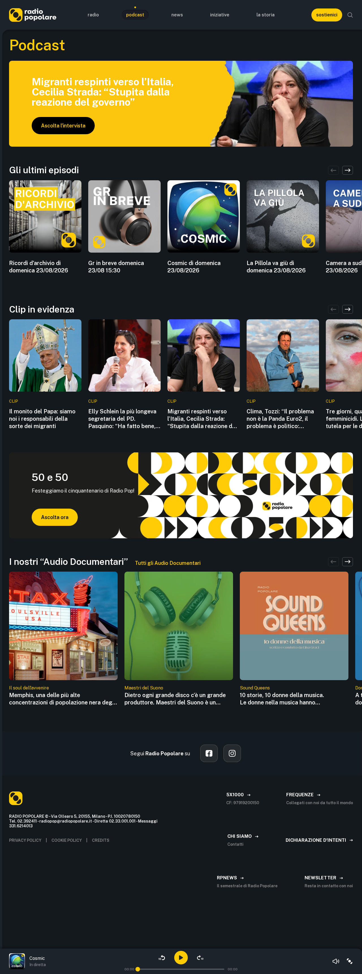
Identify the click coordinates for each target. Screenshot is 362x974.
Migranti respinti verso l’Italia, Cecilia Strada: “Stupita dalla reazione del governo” (202, 419)
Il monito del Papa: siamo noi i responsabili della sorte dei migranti (42, 418)
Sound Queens (255, 688)
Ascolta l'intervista (63, 126)
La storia (266, 15)
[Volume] (336, 961)
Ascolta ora (54, 517)
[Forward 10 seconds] (200, 957)
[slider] (137, 969)
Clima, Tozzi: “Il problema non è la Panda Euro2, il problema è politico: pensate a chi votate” (280, 419)
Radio (93, 15)
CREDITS (100, 840)
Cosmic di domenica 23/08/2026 (194, 267)
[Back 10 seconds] (161, 957)
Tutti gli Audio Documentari (168, 563)
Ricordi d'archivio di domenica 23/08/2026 (38, 267)
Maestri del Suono (143, 688)
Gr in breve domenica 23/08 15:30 (116, 267)
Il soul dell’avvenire (29, 688)
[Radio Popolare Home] (32, 15)
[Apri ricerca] (350, 15)
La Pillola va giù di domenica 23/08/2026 (276, 267)
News (177, 15)
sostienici (326, 15)
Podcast (135, 15)
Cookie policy (66, 840)
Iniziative (219, 15)
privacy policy (25, 840)
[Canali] (349, 961)
